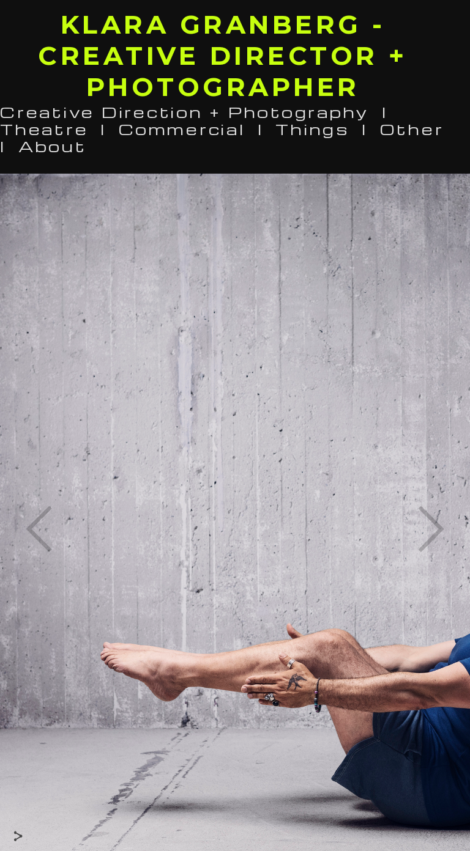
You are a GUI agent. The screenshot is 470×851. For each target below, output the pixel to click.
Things (312, 129)
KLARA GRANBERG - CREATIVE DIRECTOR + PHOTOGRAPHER (223, 56)
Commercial (182, 129)
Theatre (44, 129)
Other (412, 129)
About (52, 146)
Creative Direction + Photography (185, 111)
